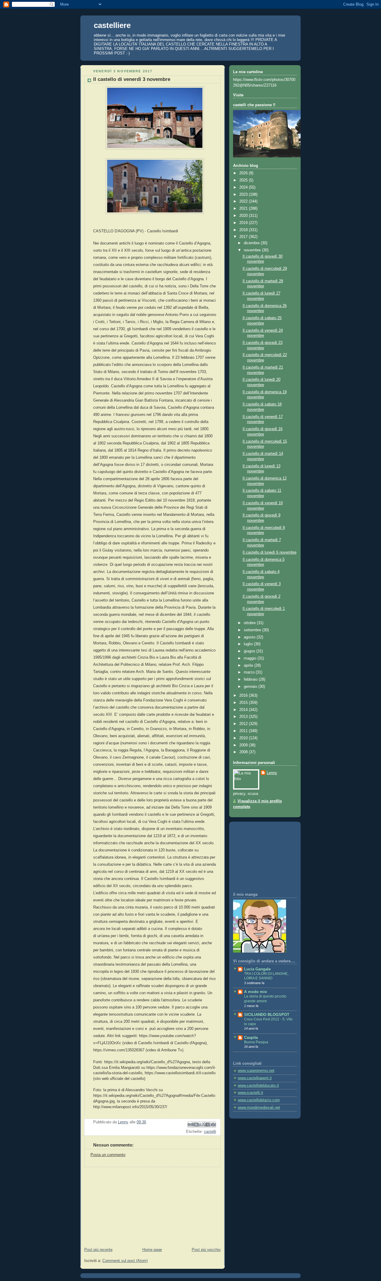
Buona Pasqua (256, 1042)
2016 (244, 695)
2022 (244, 201)
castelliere (112, 25)
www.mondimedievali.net (259, 1107)
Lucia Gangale (257, 969)
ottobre (250, 623)
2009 (244, 745)
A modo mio (255, 992)
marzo (250, 672)
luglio (249, 644)
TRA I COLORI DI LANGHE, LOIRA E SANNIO (266, 976)
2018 (244, 230)
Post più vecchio (206, 1250)
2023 (244, 194)
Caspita (251, 1038)
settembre (253, 630)
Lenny (272, 773)
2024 (244, 187)
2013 (244, 717)
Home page (152, 1250)
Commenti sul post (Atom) (125, 1261)
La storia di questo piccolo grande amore (265, 998)
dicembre (252, 243)
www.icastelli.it (250, 1093)
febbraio (251, 679)
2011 (244, 731)
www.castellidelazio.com (259, 1100)
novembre (253, 250)
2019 (244, 223)
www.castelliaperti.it (255, 1078)
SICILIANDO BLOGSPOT (266, 1015)
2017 (244, 237)
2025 (244, 180)
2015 (244, 703)
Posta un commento (107, 1155)
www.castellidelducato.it (258, 1085)
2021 (244, 208)
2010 (244, 738)
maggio (250, 658)
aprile (249, 665)
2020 (244, 216)
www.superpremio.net (256, 1071)
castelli (210, 1132)
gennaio (251, 687)
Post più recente (98, 1250)
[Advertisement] (125, 1204)
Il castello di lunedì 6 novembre (269, 552)
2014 (244, 710)
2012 (244, 724)
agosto (250, 637)
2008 (244, 752)
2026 (244, 173)
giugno (250, 651)
